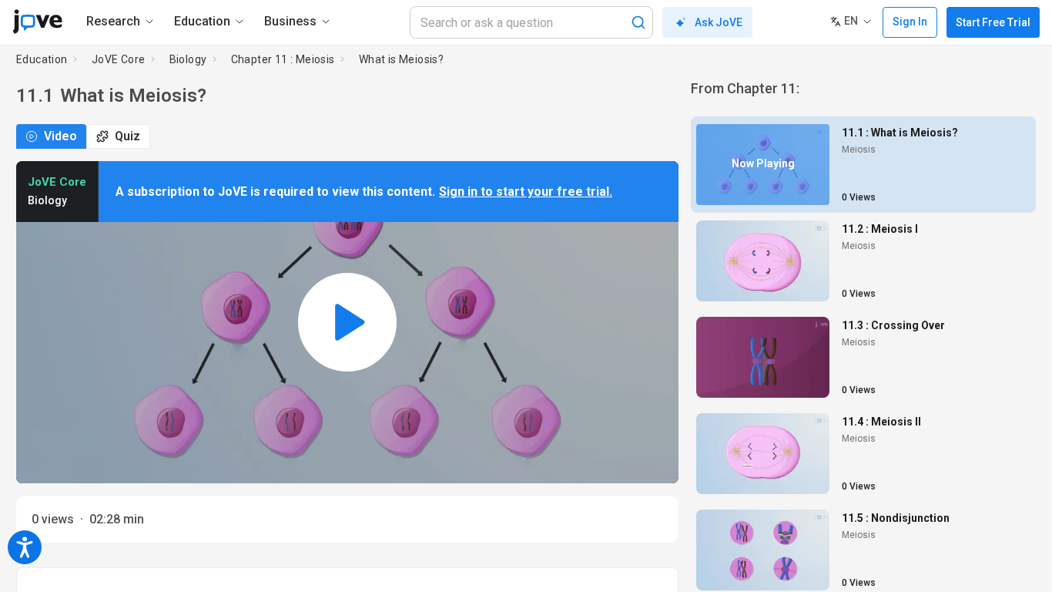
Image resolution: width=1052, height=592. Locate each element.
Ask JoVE (718, 22)
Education (42, 59)
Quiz (127, 136)
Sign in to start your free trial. (525, 191)
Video (60, 136)
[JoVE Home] (37, 21)
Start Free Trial (993, 22)
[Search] (638, 22)
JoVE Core (119, 59)
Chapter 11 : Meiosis (283, 59)
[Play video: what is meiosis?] (347, 322)
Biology (188, 59)
